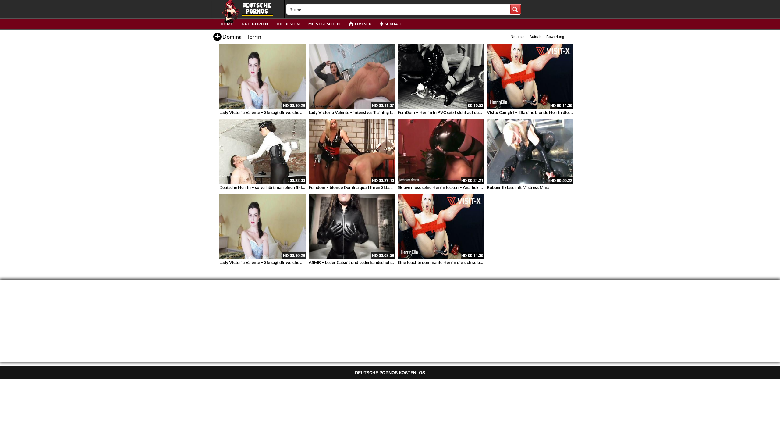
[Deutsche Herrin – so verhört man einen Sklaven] (262, 151)
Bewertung (555, 36)
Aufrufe (535, 36)
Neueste (518, 36)
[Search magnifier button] (515, 9)
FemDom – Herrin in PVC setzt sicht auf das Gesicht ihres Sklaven (460, 112)
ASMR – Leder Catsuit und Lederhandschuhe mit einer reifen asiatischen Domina (385, 262)
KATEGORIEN (255, 24)
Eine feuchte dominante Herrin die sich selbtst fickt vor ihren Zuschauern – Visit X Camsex (483, 262)
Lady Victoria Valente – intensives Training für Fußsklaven (363, 112)
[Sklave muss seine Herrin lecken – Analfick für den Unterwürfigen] (441, 151)
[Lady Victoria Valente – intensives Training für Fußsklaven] (352, 76)
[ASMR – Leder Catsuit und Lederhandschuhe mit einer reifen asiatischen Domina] (352, 226)
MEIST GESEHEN (324, 24)
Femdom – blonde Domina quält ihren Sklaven (352, 187)
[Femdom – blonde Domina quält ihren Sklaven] (352, 151)
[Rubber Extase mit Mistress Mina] (530, 151)
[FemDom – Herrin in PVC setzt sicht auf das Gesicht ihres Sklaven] (441, 76)
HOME (227, 24)
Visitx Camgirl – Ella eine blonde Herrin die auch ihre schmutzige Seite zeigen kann (565, 112)
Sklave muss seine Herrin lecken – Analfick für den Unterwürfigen (460, 187)
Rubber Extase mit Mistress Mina (518, 187)
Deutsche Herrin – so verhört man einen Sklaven (265, 187)
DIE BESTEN (288, 24)
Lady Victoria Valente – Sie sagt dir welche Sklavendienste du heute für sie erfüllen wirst (302, 112)
